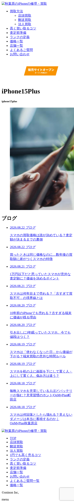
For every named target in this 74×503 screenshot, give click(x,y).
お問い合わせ (20, 476)
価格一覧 (16, 485)
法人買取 (24, 24)
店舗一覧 (16, 472)
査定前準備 (18, 468)
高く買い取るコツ (23, 463)
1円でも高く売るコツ (25, 455)
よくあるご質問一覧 (24, 481)
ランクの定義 (20, 459)
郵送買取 (24, 20)
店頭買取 (24, 15)
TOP (13, 438)
